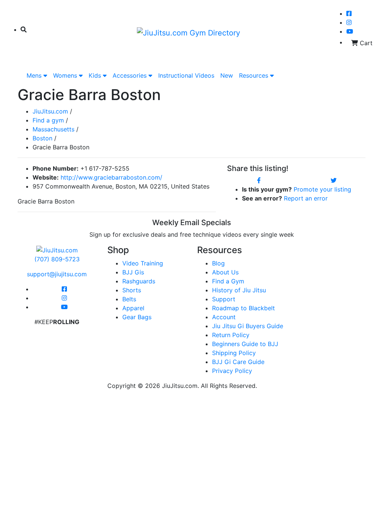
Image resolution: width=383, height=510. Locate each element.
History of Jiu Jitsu (239, 290)
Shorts (131, 290)
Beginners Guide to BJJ (245, 344)
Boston (42, 138)
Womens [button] (66, 75)
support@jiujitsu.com (57, 274)
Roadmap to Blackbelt (243, 308)
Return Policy (230, 335)
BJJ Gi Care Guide (238, 362)
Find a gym (48, 120)
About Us (225, 272)
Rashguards (138, 281)
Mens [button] (35, 75)
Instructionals (186, 75)
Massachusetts (53, 129)
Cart (365, 43)
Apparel (133, 308)
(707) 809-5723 (57, 259)
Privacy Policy (232, 370)
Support (223, 299)
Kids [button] (96, 75)
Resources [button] (254, 75)
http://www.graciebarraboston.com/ (111, 177)
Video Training (142, 263)
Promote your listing (322, 189)
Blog (218, 263)
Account (224, 317)
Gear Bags (136, 317)
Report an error (306, 198)
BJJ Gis (133, 272)
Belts (129, 299)
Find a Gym (228, 281)
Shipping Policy (234, 353)
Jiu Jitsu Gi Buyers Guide (247, 326)
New (226, 75)
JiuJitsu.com (50, 111)
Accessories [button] (130, 75)
